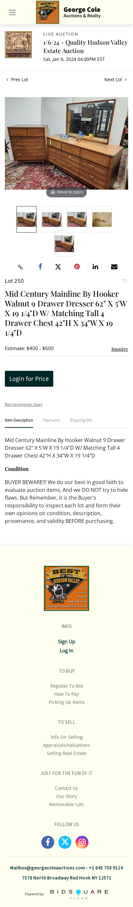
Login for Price (29, 378)
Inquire (119, 349)
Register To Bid (66, 686)
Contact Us (66, 788)
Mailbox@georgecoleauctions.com (47, 868)
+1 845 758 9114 (106, 868)
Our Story (66, 796)
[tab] (19, 423)
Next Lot (113, 79)
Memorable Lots (66, 804)
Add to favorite (124, 281)
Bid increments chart (23, 404)
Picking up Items (67, 702)
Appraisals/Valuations (66, 745)
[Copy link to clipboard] (21, 267)
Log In (66, 650)
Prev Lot (19, 79)
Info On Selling (67, 737)
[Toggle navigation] (12, 12)
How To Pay (66, 694)
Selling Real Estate (67, 753)
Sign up (66, 641)
